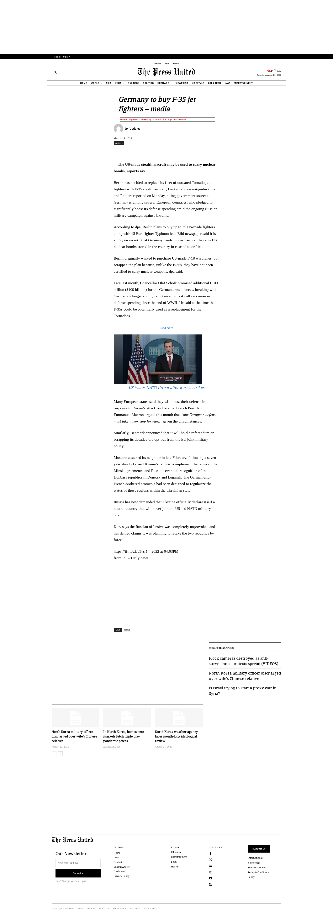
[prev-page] (54, 753)
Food (174, 861)
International (255, 858)
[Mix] (221, 151)
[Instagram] (211, 872)
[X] (150, 151)
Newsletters (254, 862)
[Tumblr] (203, 151)
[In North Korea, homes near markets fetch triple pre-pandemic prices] (127, 717)
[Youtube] (211, 878)
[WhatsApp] (167, 151)
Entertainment (179, 857)
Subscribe (78, 873)
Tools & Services (257, 867)
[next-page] (60, 753)
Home (123, 119)
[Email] (194, 151)
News (127, 629)
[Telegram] (212, 151)
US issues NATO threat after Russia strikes (166, 387)
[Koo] (283, 151)
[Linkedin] (176, 151)
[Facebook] (141, 151)
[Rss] (211, 885)
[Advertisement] (166, 27)
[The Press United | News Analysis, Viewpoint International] (166, 72)
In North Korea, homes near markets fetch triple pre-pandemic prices (123, 736)
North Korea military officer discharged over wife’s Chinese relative (74, 736)
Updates (134, 119)
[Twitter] (211, 860)
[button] (55, 72)
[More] (292, 151)
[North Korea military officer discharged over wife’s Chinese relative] (75, 717)
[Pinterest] (185, 151)
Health (175, 866)
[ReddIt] (158, 151)
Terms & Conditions (258, 872)
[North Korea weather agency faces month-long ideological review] (179, 717)
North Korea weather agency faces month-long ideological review (176, 736)
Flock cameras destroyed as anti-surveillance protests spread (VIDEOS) (243, 661)
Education (176, 852)
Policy (251, 877)
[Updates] (119, 128)
